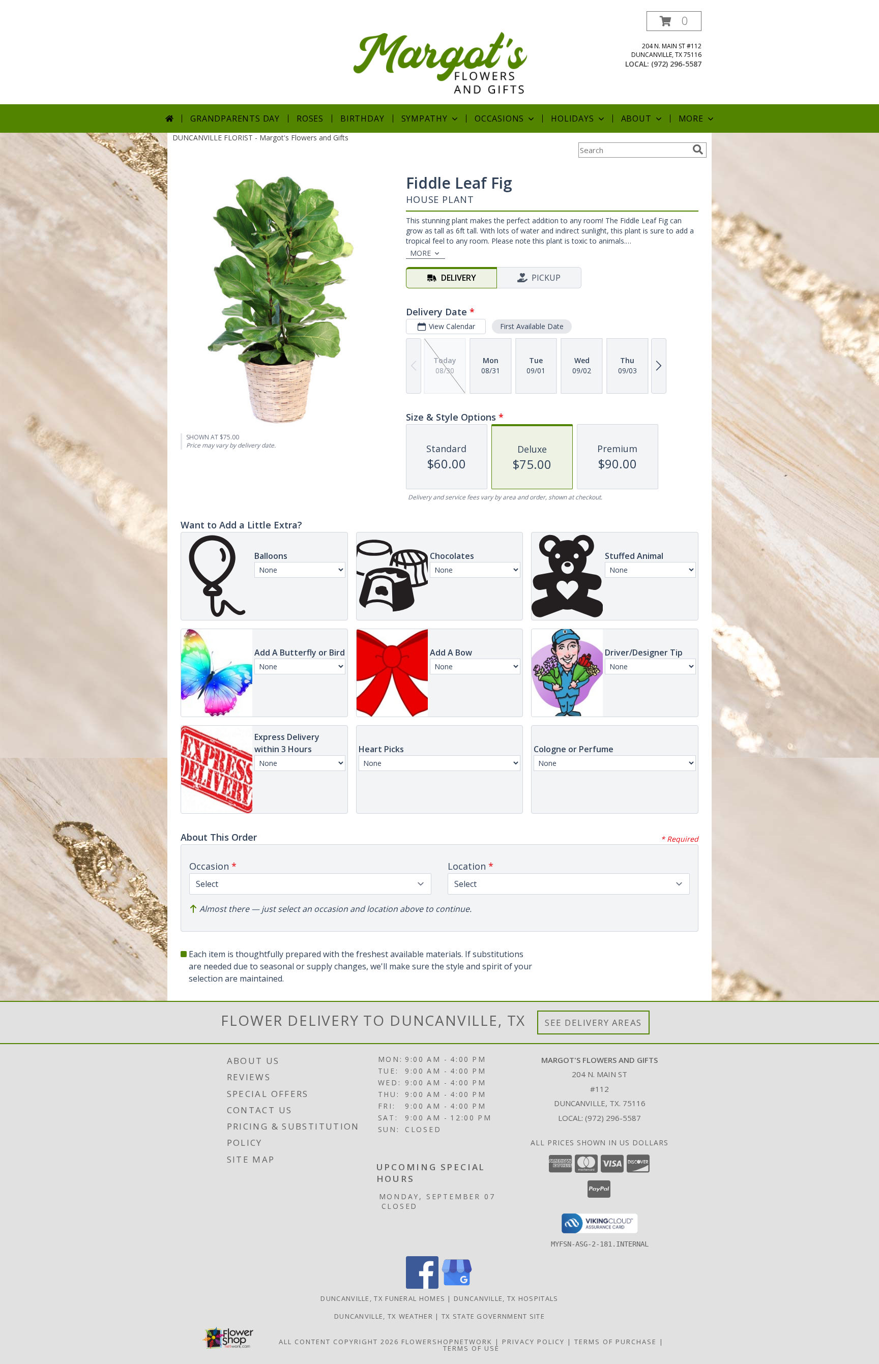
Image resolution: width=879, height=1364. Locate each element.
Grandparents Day (235, 118)
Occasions (499, 118)
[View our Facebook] (422, 1286)
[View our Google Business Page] (457, 1286)
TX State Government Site (493, 1316)
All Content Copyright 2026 (339, 1341)
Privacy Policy (533, 1341)
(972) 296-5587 (676, 64)
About (636, 118)
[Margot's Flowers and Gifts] (440, 58)
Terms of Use (471, 1348)
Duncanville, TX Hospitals (506, 1298)
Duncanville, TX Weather (383, 1316)
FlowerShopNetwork (446, 1341)
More (691, 118)
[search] (698, 149)
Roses (310, 118)
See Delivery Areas (593, 1022)
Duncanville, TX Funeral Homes (382, 1298)
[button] (674, 21)
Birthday (362, 118)
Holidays (572, 118)
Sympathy (424, 118)
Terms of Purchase (615, 1341)
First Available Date (532, 326)
